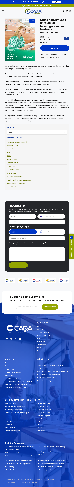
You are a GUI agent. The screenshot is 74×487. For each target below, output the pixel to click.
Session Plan (11, 173)
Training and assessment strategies (17, 413)
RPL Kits (40, 424)
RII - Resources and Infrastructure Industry (52, 461)
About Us (40, 329)
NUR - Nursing (9, 467)
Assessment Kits (10, 403)
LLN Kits (40, 421)
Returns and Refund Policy (13, 372)
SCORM (40, 419)
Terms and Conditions (12, 363)
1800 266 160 (30, 6)
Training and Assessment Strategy (19, 180)
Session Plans (9, 421)
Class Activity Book (13, 163)
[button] (3, 11)
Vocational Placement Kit (16, 183)
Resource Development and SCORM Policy (19, 381)
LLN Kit (9, 152)
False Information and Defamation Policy (18, 384)
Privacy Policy (9, 369)
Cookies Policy (9, 375)
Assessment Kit (12, 145)
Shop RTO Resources (44, 332)
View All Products (13, 187)
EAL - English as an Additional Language (51, 452)
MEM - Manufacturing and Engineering (18, 464)
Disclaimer (40, 351)
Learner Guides (43, 407)
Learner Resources (13, 149)
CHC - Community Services (14, 453)
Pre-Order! (41, 431)
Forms (40, 428)
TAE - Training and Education (47, 470)
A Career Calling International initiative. (41, 479)
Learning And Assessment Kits (15, 407)
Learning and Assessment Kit (17, 142)
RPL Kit (9, 156)
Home (39, 326)
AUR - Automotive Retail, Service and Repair (19, 447)
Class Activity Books (44, 410)
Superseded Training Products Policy (17, 387)
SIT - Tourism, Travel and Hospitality (50, 467)
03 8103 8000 (46, 375)
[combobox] (37, 132)
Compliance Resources (12, 431)
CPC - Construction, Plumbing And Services (19, 456)
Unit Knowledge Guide (15, 177)
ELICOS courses (10, 428)
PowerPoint (11, 166)
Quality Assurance (43, 335)
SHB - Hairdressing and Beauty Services (51, 464)
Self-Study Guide (13, 170)
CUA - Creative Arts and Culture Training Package (51, 448)
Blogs (39, 338)
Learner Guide (12, 159)
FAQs (39, 348)
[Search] (65, 132)
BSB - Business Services (12, 450)
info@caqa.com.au (45, 6)
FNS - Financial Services (45, 455)
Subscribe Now (50, 307)
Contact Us (41, 342)
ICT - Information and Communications (18, 461)
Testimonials (41, 345)
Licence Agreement (11, 366)
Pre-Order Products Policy (13, 378)
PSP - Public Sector (11, 470)
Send (18, 265)
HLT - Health (42, 458)
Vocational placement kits (14, 410)
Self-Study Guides (44, 413)
